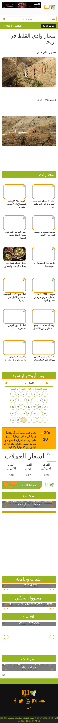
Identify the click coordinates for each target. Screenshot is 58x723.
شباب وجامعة (28, 579)
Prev (6, 131)
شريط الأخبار (48, 26)
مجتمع (28, 495)
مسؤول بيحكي (28, 597)
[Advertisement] (29, 544)
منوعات (28, 658)
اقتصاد (28, 616)
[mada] (21, 7)
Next (52, 131)
